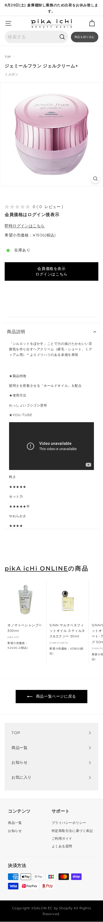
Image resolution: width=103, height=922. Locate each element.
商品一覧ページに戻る (55, 696)
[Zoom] (95, 178)
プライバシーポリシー (69, 823)
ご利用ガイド (62, 838)
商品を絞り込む (84, 37)
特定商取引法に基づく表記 (72, 831)
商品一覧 (15, 823)
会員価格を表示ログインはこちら (51, 271)
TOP (8, 57)
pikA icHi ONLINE (36, 568)
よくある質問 (62, 846)
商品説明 (16, 331)
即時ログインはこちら (25, 225)
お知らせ (15, 831)
